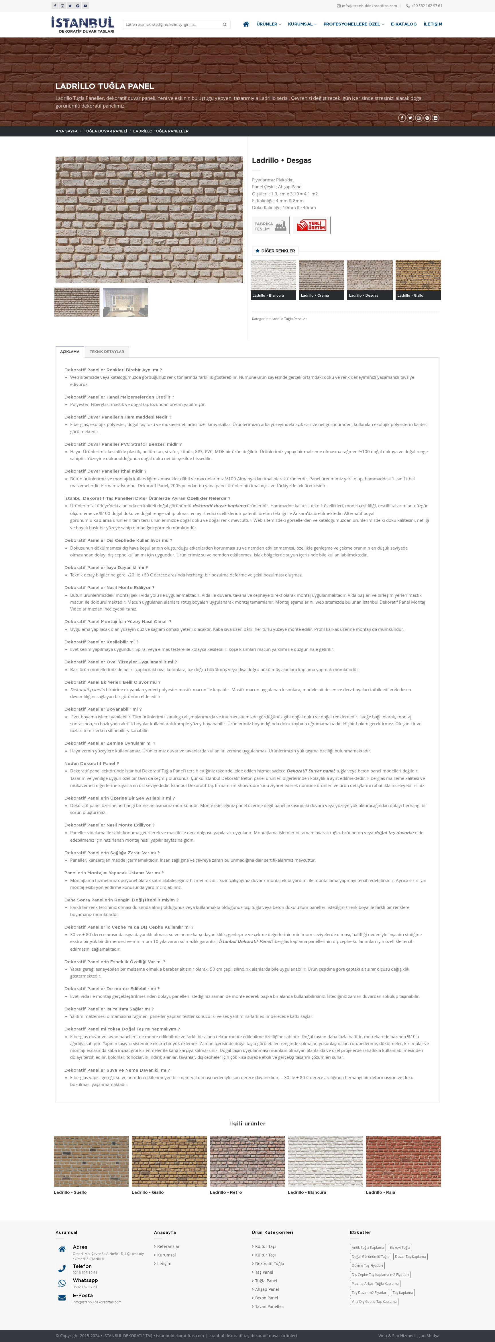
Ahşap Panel (267, 1289)
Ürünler (267, 24)
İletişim (433, 24)
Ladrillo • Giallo (410, 295)
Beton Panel (266, 1298)
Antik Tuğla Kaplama (368, 1247)
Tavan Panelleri (269, 1306)
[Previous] (66, 220)
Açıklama (70, 352)
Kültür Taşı (265, 1246)
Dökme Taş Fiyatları (367, 1265)
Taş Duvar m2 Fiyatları (369, 1292)
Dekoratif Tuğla (269, 1263)
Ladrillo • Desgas (363, 295)
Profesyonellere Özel (352, 24)
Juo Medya (429, 1335)
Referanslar (168, 1246)
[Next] (232, 220)
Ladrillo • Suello (70, 1193)
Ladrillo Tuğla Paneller (160, 131)
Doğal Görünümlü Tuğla (371, 1256)
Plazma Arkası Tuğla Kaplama (375, 1283)
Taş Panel (264, 1272)
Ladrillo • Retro (226, 1193)
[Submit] (225, 24)
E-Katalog (404, 24)
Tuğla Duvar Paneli (105, 131)
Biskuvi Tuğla (400, 1247)
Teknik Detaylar (107, 352)
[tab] (70, 352)
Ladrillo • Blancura (268, 295)
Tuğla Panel (266, 1280)
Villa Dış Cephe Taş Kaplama (374, 1301)
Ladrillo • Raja (380, 1193)
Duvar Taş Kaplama (410, 1256)
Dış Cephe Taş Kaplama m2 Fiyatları (380, 1274)
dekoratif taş (237, 1335)
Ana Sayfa (67, 131)
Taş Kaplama (403, 1292)
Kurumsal (300, 24)
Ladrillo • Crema (315, 295)
